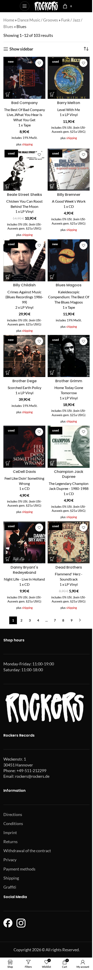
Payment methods (19, 868)
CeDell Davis (24, 471)
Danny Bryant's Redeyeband (24, 570)
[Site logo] (46, 5)
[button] (7, 94)
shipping (27, 144)
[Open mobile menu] (25, 6)
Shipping (11, 877)
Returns (10, 841)
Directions (12, 814)
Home (8, 19)
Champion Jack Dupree (68, 474)
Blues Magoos (68, 285)
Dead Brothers (69, 567)
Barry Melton (68, 102)
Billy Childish (24, 285)
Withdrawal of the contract (27, 850)
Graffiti (9, 887)
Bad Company (24, 102)
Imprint (10, 832)
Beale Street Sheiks (24, 194)
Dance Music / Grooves (37, 19)
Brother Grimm (68, 381)
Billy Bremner (68, 194)
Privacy (9, 859)
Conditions (13, 823)
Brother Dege (24, 381)
